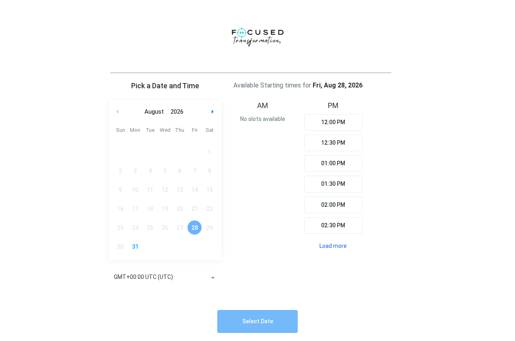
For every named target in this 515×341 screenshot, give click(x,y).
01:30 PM (333, 184)
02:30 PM (333, 225)
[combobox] (165, 278)
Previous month (117, 111)
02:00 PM (333, 205)
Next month (214, 111)
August (154, 111)
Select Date (257, 321)
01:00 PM (333, 163)
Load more (333, 246)
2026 (177, 111)
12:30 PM (333, 142)
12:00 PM (333, 122)
